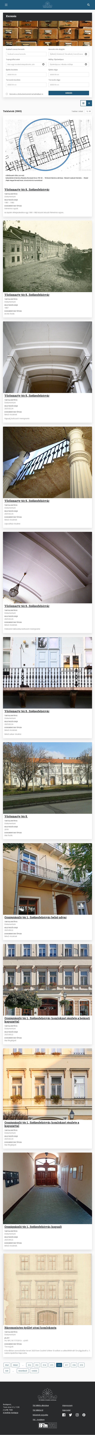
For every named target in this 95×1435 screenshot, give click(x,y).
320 (7, 1370)
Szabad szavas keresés (15, 49)
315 (52, 1365)
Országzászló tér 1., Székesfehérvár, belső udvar (35, 917)
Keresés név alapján (56, 49)
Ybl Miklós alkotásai (41, 1405)
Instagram (77, 1414)
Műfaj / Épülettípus (56, 59)
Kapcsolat (66, 1410)
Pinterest (83, 1414)
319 (82, 1365)
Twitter (70, 1414)
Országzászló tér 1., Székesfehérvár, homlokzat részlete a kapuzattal (41, 1124)
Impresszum (67, 1405)
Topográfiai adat (13, 59)
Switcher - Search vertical (89, 103)
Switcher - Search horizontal (83, 103)
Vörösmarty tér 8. (16, 816)
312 (30, 1365)
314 (45, 1365)
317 (67, 1365)
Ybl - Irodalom (39, 1419)
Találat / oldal (77, 111)
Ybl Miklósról (38, 1410)
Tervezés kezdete (13, 80)
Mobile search (88, 4)
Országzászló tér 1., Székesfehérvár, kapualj (33, 1226)
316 (60, 1365)
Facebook (63, 1414)
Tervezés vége (54, 80)
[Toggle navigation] (6, 5)
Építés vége (53, 70)
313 (37, 1365)
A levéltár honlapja (10, 1412)
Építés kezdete (12, 70)
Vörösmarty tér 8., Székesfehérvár (26, 189)
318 (74, 1365)
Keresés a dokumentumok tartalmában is (26, 94)
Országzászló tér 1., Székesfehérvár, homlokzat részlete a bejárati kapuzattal (47, 1019)
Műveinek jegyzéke (40, 1415)
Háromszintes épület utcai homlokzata (30, 1327)
